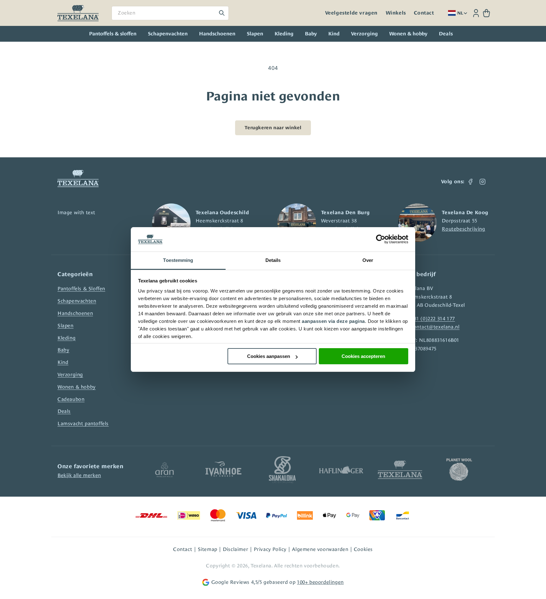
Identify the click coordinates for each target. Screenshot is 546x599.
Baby (311, 34)
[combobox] (170, 13)
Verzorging (364, 34)
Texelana (261, 566)
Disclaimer (235, 549)
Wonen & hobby (408, 34)
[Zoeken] (222, 13)
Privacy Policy (270, 549)
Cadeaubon (71, 399)
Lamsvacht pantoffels (83, 424)
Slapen (255, 34)
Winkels (396, 13)
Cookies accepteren (363, 356)
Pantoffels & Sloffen (81, 289)
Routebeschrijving (463, 229)
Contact (424, 13)
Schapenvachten (168, 34)
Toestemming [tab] (178, 260)
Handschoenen (217, 34)
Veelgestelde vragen (351, 13)
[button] (486, 13)
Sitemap (207, 549)
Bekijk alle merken (79, 475)
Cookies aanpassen (268, 356)
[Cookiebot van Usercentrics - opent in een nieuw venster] (380, 239)
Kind (334, 34)
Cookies (363, 549)
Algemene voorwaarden (320, 549)
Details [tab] (273, 260)
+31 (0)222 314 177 (433, 319)
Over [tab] (367, 260)
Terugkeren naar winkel (273, 127)
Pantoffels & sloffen (112, 34)
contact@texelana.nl (435, 327)
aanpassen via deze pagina (333, 321)
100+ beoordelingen (320, 582)
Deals (64, 411)
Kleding (284, 34)
